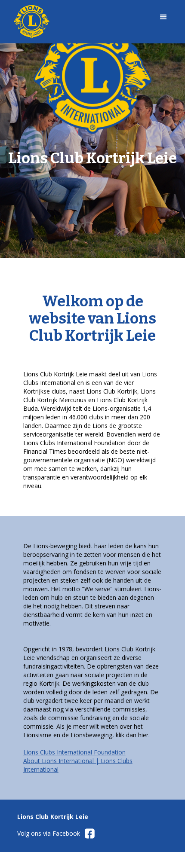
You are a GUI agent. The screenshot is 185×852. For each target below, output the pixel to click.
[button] (163, 21)
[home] (80, 21)
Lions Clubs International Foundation (74, 752)
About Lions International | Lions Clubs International (78, 765)
